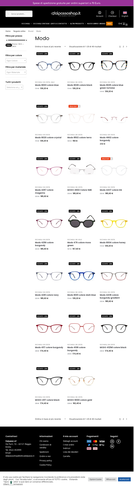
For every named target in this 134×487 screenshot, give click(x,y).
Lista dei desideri (70, 452)
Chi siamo (44, 441)
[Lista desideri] (60, 55)
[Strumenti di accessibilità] (11, 482)
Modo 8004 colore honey (112, 242)
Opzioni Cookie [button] (95, 479)
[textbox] (16, 60)
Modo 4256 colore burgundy (44, 244)
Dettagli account (70, 441)
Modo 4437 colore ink (111, 190)
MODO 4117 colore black (47, 400)
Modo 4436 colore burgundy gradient (110, 296)
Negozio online (19, 31)
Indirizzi (66, 448)
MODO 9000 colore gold (79, 400)
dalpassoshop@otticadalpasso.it (19, 455)
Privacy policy (46, 460)
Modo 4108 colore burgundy (76, 349)
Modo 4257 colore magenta (44, 191)
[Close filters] (27, 36)
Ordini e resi (45, 456)
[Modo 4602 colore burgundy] (114, 118)
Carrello (66, 456)
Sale (53, 82)
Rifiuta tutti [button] (110, 479)
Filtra (9, 45)
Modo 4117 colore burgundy (49, 347)
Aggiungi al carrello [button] (49, 94)
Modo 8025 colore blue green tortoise (111, 86)
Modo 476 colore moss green (79, 244)
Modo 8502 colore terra (79, 137)
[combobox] (15, 60)
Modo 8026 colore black (79, 85)
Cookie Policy (46, 464)
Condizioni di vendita (45, 446)
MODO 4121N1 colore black (113, 347)
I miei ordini (68, 444)
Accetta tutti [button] (124, 479)
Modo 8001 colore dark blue (81, 295)
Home (8, 31)
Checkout (112, 16)
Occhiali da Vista (42, 82)
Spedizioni (44, 452)
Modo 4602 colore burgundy (109, 139)
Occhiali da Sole (74, 239)
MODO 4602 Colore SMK (79, 190)
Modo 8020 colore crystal (48, 137)
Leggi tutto (81, 146)
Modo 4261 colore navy (47, 295)
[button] (124, 24)
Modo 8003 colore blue (47, 85)
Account (99, 16)
